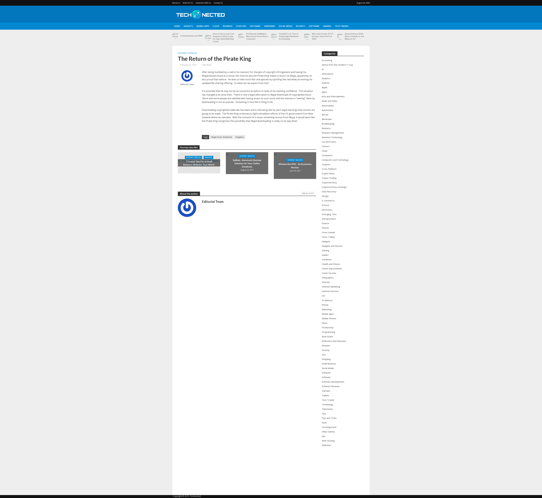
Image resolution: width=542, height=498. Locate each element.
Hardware (269, 26)
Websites (208, 157)
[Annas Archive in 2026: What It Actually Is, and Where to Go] (340, 36)
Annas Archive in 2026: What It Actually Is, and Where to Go (354, 36)
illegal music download (221, 137)
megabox (239, 137)
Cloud (216, 26)
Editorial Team (187, 84)
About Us (176, 3)
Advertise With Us (203, 3)
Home (177, 26)
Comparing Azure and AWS (191, 36)
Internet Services (187, 53)
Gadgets (188, 26)
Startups (241, 26)
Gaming (327, 26)
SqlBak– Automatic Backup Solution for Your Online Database (247, 163)
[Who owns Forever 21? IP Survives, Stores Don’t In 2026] (307, 36)
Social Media (285, 26)
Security (300, 26)
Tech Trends (341, 26)
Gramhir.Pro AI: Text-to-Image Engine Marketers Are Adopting (289, 36)
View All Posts (308, 193)
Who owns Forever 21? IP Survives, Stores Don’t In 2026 (322, 36)
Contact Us (218, 3)
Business (227, 26)
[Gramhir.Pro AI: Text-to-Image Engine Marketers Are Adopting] (274, 36)
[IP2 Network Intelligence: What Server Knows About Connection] (241, 36)
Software (255, 26)
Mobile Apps (202, 26)
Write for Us (188, 3)
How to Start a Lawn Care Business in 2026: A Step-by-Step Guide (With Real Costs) (223, 38)
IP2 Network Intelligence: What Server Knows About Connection (257, 36)
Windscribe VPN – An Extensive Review (295, 166)
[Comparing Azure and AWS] (175, 36)
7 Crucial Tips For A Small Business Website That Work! (199, 163)
